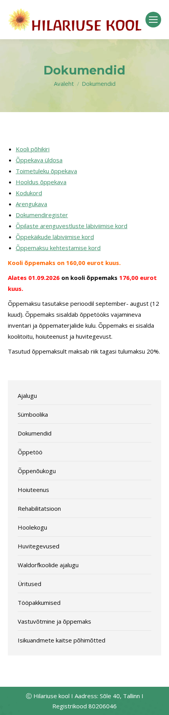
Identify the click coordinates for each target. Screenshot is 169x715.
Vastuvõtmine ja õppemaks (54, 621)
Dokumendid (34, 433)
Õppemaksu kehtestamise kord (58, 248)
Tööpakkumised (39, 602)
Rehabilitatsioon (39, 508)
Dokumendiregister (42, 215)
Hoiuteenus (33, 490)
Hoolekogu (32, 527)
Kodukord (29, 193)
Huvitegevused (38, 546)
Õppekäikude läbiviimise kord (55, 237)
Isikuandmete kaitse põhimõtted (61, 640)
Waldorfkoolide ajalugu (48, 565)
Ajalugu (27, 395)
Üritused (29, 584)
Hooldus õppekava (41, 182)
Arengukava (31, 204)
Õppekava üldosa (39, 160)
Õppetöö (30, 452)
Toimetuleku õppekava (46, 171)
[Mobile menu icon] (153, 19)
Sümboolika (33, 414)
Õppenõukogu (37, 471)
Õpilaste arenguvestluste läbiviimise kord (71, 226)
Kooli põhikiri (33, 149)
